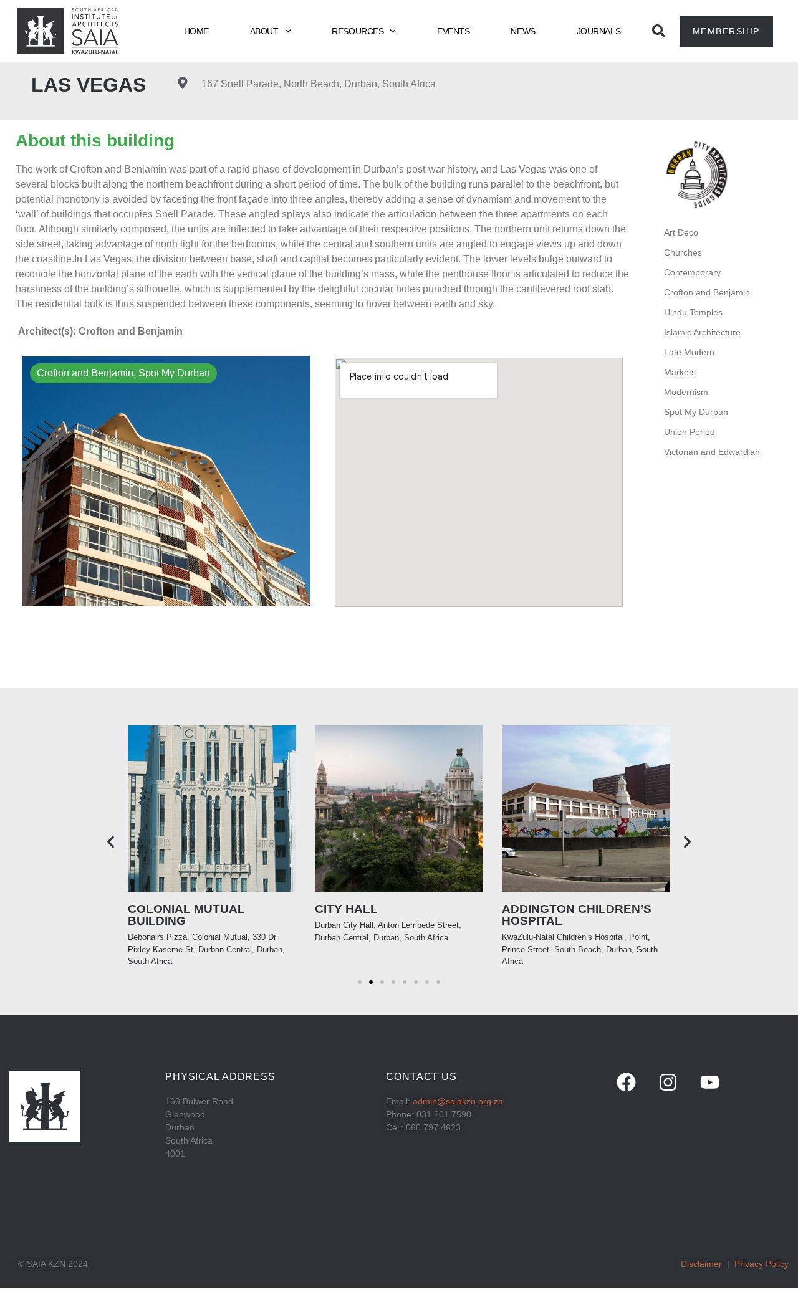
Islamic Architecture (702, 332)
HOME (196, 31)
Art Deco (681, 232)
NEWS (523, 31)
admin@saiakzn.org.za (458, 1101)
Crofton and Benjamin (707, 292)
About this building (95, 140)
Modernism (686, 392)
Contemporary (692, 272)
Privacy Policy (761, 1264)
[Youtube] (709, 1082)
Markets (680, 372)
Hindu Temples (693, 312)
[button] (110, 842)
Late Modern (689, 352)
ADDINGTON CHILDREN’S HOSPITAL (576, 914)
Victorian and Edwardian (712, 452)
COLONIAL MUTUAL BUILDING (186, 914)
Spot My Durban (696, 412)
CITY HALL (346, 908)
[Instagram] (667, 1082)
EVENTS (453, 31)
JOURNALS (598, 31)
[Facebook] (626, 1082)
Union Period (689, 432)
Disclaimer (701, 1264)
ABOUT (264, 31)
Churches (683, 252)
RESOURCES (357, 31)
